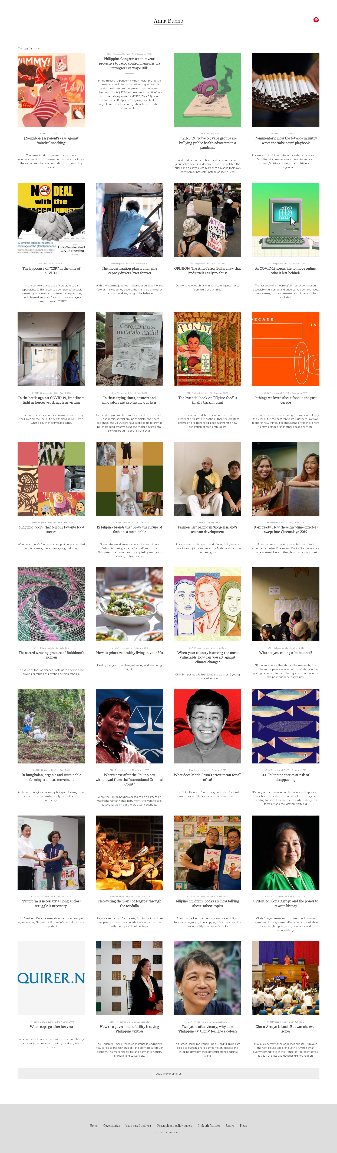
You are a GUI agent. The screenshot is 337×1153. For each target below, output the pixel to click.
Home (94, 1125)
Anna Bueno (168, 21)
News (243, 1125)
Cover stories (111, 1125)
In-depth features (209, 1125)
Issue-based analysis (138, 1125)
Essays (230, 1125)
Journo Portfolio (174, 1132)
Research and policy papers (174, 1125)
